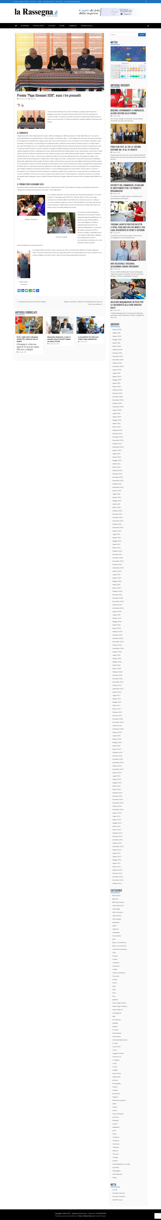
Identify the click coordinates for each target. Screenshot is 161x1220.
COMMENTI (73, 26)
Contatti (39, 1)
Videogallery (116, 1171)
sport (114, 1130)
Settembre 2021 (118, 527)
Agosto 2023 (116, 450)
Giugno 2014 (116, 820)
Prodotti (115, 1090)
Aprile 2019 (116, 625)
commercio (116, 966)
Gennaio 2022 (117, 514)
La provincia (116, 1046)
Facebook (146, 1)
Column (114, 959)
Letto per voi (116, 1057)
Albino (114, 926)
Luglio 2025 (116, 373)
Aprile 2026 (116, 343)
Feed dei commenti (118, 1196)
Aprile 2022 (116, 504)
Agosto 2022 (116, 491)
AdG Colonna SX (118, 905)
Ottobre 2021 (117, 524)
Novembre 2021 (118, 521)
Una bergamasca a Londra (121, 1164)
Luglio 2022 (116, 494)
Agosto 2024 (116, 410)
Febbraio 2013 (117, 870)
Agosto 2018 (116, 652)
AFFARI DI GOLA (87, 26)
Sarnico (114, 1107)
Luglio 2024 (116, 413)
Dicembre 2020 (117, 558)
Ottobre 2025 (117, 363)
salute (114, 1104)
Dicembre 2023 (117, 437)
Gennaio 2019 (117, 635)
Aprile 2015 (116, 786)
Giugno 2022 (116, 497)
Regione (115, 1097)
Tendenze (115, 1137)
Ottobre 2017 (117, 685)
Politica (114, 1087)
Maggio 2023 (116, 460)
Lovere (114, 1067)
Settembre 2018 (118, 648)
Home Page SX (117, 1010)
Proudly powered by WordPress (66, 1216)
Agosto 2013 (116, 850)
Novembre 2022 (118, 480)
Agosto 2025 (116, 370)
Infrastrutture (116, 1033)
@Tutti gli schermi (118, 902)
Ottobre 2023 (117, 444)
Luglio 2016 (116, 736)
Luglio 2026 (116, 333)
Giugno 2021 (116, 538)
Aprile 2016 (116, 746)
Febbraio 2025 (117, 390)
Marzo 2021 (116, 548)
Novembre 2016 (118, 722)
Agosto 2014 (116, 813)
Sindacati (115, 1120)
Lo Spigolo (115, 1060)
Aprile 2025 (116, 383)
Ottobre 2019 (117, 605)
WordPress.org (117, 1200)
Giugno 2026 (116, 336)
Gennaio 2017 (117, 715)
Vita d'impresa (117, 1174)
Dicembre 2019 (117, 598)
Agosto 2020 (116, 571)
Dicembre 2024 (117, 397)
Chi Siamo (33, 1)
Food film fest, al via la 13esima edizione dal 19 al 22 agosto (126, 148)
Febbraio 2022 (117, 511)
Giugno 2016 (116, 739)
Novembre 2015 (118, 762)
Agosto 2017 (116, 692)
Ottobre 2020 (117, 564)
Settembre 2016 (118, 729)
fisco (114, 996)
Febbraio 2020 (117, 591)
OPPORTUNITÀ (38, 26)
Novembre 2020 (118, 561)
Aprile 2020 (116, 585)
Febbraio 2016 (117, 752)
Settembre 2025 (118, 366)
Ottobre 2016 (117, 726)
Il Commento (116, 1020)
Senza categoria (117, 1114)
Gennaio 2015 (117, 796)
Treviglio (115, 1157)
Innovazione (116, 1036)
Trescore (115, 1154)
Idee (113, 1016)
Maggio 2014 (116, 823)
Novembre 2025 (118, 360)
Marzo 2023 (116, 467)
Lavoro (114, 1050)
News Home (116, 1073)
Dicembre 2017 (117, 679)
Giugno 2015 (116, 779)
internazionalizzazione (119, 1040)
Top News (115, 1144)
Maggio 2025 (116, 380)
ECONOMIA (25, 26)
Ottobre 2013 (117, 843)
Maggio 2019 (116, 621)
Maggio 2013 (116, 860)
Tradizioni (115, 1147)
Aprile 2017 (116, 705)
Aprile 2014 (116, 826)
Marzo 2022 (116, 507)
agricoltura (115, 922)
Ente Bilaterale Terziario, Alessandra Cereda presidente (125, 265)
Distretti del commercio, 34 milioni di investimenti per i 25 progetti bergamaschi (127, 188)
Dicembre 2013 (117, 840)
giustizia (115, 999)
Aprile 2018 (116, 665)
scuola (114, 1110)
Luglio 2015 (116, 776)
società (114, 1124)
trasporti (115, 1151)
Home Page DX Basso (119, 1006)
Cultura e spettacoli (118, 973)
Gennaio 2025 (117, 393)
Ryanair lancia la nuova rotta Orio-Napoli (32, 302)
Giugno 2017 (116, 699)
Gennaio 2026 (117, 353)
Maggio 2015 (116, 783)
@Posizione (116, 895)
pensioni (115, 1080)
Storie (114, 1134)
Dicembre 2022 (117, 477)
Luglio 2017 (116, 695)
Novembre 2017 (118, 682)
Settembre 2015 (118, 769)
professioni (116, 1093)
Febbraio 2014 (117, 833)
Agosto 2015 (116, 773)
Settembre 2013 (118, 846)
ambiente (115, 929)
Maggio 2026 (116, 339)
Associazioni (116, 936)
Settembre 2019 (118, 608)
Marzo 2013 (116, 867)
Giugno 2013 (116, 856)
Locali (114, 1063)
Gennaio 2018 (117, 675)
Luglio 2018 (116, 655)
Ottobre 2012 (117, 883)
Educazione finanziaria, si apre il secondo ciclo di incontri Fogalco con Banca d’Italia (59, 339)
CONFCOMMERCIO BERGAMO (72, 1)
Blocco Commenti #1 (119, 942)
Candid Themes (100, 1216)
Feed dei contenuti (118, 1193)
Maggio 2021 (116, 541)
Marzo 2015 (116, 789)
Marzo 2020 (116, 588)
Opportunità (116, 1077)
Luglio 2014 (116, 816)
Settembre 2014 (118, 809)
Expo (114, 986)
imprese (115, 1026)
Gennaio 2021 (117, 554)
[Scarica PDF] (18, 106)
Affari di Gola (116, 916)
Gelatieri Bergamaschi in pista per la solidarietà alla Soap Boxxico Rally (127, 304)
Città (114, 952)
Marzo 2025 (116, 386)
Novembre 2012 (118, 880)
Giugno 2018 (116, 658)
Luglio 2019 (116, 615)
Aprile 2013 (116, 863)
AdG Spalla (116, 909)
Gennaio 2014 (117, 836)
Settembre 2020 (118, 568)
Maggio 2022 (116, 501)
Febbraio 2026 (117, 350)
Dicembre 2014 (117, 799)
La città (114, 1043)
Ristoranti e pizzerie (119, 1100)
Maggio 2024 (116, 420)
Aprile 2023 (116, 464)
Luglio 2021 (116, 534)
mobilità (115, 1070)
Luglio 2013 (116, 853)
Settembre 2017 (118, 689)
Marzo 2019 (116, 628)
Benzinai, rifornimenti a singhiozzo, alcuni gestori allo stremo (127, 112)
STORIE (62, 26)
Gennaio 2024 (117, 433)
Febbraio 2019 (117, 632)
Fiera (114, 993)
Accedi (114, 1190)
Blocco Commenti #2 (119, 946)
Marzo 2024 (116, 427)
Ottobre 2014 (117, 806)
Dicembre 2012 (117, 877)
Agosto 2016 (116, 732)
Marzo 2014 (116, 830)
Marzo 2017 (116, 709)
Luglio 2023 (116, 454)
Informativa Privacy (48, 1)
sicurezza (115, 1117)
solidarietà (115, 1127)
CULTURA (51, 26)
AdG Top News (117, 912)
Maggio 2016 (116, 742)
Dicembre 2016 (117, 719)
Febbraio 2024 (117, 430)
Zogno (114, 1177)
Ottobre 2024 (117, 403)
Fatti (114, 989)
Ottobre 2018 (117, 645)
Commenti (115, 963)
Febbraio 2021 (117, 551)
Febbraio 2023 (117, 470)
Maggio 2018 (116, 662)
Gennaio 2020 (117, 595)
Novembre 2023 (118, 440)
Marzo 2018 (116, 668)
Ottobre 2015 (117, 766)
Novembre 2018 (118, 642)
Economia (115, 976)
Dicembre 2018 (117, 638)
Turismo (115, 1161)
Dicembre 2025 (117, 356)
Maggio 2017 (116, 702)
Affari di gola (116, 919)
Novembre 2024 (118, 400)
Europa (114, 979)
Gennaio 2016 (117, 756)
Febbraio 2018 (117, 672)
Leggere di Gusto (118, 1053)
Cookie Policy (59, 1)
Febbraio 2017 (117, 712)
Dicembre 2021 (117, 517)
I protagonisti (116, 1013)
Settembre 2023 (118, 447)
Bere (114, 939)
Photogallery (116, 1083)
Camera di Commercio (119, 949)
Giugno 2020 (116, 578)
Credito (114, 969)
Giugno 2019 (116, 618)
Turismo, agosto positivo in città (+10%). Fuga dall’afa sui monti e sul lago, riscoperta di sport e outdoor (128, 227)
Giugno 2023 (116, 457)
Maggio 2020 (116, 581)
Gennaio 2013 (117, 873)
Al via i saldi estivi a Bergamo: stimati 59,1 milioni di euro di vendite (28, 343)
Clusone (115, 956)
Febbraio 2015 (117, 793)
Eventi (114, 983)
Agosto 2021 (116, 531)
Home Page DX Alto (119, 1003)
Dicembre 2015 (117, 759)
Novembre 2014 (118, 803)
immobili (115, 1023)
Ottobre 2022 (117, 484)
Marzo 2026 (116, 346)
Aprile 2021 (116, 544)
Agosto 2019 (116, 611)
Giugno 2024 (116, 417)
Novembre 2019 (118, 601)
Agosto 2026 (116, 329)
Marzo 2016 (116, 749)
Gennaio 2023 (117, 474)
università (115, 1167)
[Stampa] (22, 106)
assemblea (116, 932)
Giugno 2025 (116, 376)
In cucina (115, 1030)
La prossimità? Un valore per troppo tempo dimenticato (88, 338)
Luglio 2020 (116, 574)
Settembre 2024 (118, 407)
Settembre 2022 (118, 487)
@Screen (115, 899)
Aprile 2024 (116, 423)
